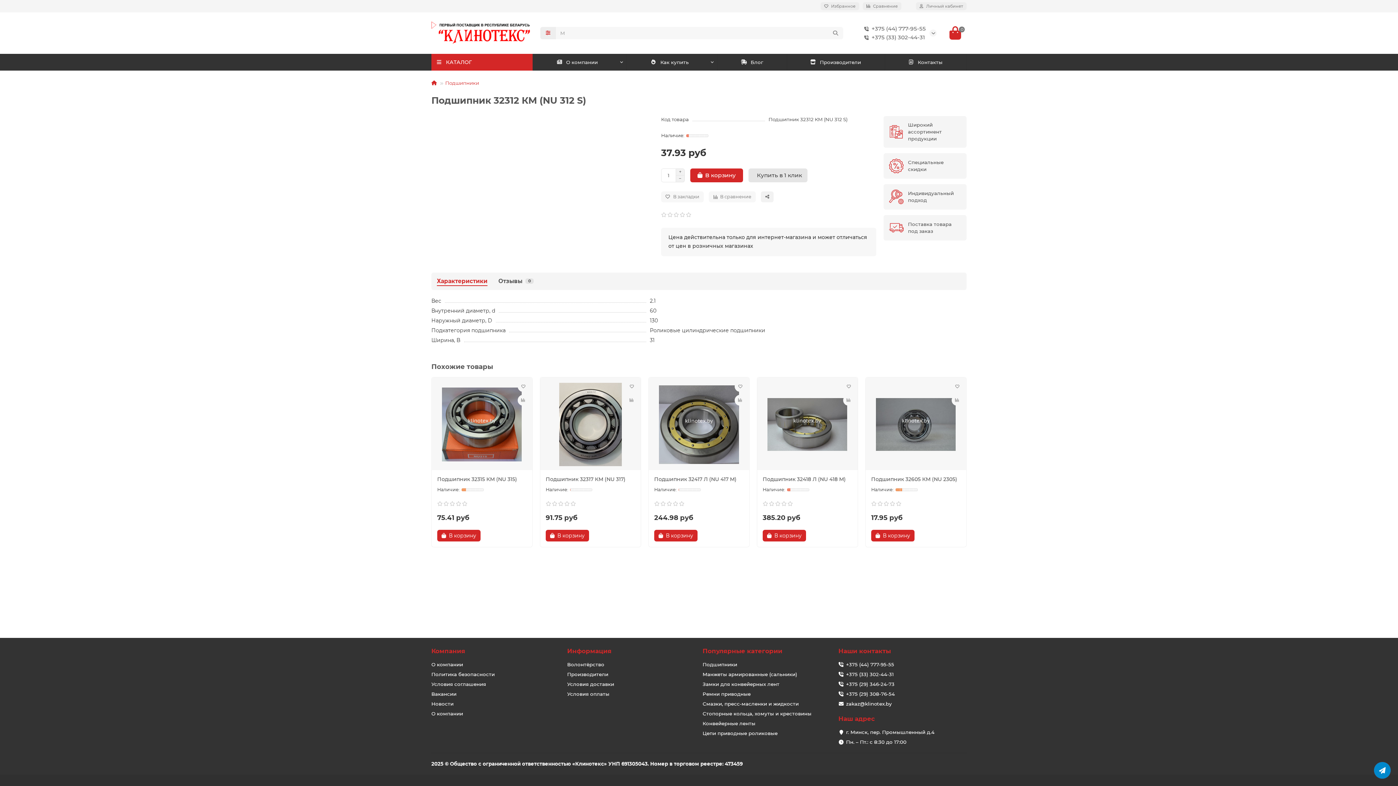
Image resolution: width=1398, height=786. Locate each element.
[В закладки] (523, 386)
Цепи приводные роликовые (740, 733)
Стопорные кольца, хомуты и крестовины (757, 713)
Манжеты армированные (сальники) (750, 674)
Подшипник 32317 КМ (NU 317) (585, 479)
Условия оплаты (588, 694)
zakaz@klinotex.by (869, 704)
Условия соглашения (458, 684)
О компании (582, 62)
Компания (448, 651)
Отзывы (514, 281)
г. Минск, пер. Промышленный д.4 (890, 732)
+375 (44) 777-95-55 (899, 28)
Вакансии (444, 694)
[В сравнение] (523, 400)
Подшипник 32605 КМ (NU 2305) (914, 479)
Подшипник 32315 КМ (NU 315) (477, 479)
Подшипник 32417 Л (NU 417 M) (695, 479)
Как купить (674, 62)
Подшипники (462, 83)
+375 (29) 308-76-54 (870, 694)
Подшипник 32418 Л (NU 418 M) (804, 479)
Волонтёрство (585, 664)
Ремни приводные (727, 694)
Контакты (930, 62)
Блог (757, 62)
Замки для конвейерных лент (741, 684)
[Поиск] (835, 33)
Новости (442, 704)
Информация (589, 651)
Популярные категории (742, 651)
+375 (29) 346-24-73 (870, 684)
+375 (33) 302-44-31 (898, 37)
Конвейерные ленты (729, 723)
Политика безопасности (463, 674)
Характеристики (462, 281)
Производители (840, 62)
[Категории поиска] (548, 33)
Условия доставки (590, 684)
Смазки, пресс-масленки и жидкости (751, 704)
